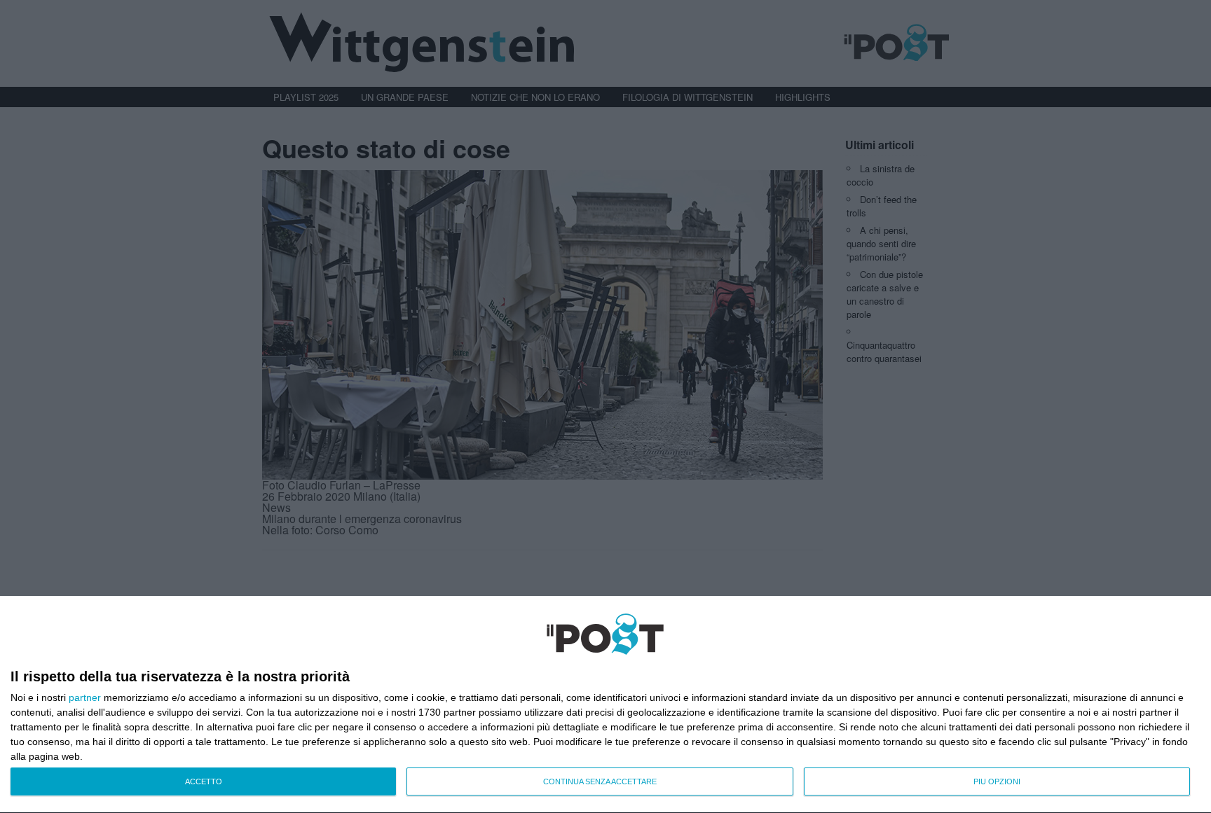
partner (85, 697)
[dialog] (605, 705)
